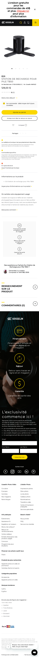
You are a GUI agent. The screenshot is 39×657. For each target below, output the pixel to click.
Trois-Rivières (7, 600)
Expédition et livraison (9, 516)
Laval (5, 602)
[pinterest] (23, 125)
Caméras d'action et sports (10, 560)
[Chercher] (21, 14)
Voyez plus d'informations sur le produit (16, 178)
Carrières (4, 486)
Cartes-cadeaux (7, 526)
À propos (4, 483)
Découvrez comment (9, 202)
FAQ (21, 513)
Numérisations (25, 491)
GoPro (4, 581)
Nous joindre (24, 510)
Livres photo (24, 486)
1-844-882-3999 (7, 594)
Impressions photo (26, 480)
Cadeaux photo (25, 488)
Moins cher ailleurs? (8, 519)
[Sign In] (25, 14)
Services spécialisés (26, 501)
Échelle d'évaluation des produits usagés (9, 529)
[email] (26, 125)
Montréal (6, 608)
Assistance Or (6, 513)
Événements (6, 510)
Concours (5, 533)
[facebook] (20, 125)
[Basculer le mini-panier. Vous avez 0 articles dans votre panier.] (28, 14)
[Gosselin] (8, 14)
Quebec (6, 597)
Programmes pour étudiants (8, 536)
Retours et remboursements (7, 522)
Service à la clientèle (27, 516)
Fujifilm (4, 583)
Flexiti (3, 546)
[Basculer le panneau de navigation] (35, 14)
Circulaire (5, 480)
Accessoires (5, 569)
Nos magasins (6, 488)
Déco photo (24, 483)
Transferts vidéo (25, 494)
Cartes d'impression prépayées (27, 497)
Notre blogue (6, 491)
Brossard (6, 605)
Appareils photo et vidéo (10, 571)
